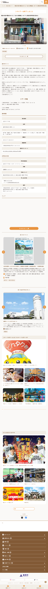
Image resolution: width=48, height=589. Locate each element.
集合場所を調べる (23, 228)
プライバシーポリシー (37, 582)
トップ (3, 6)
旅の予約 (7, 559)
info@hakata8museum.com (13, 182)
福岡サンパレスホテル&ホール (10, 321)
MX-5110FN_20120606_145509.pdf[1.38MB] (12, 151)
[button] (2, 31)
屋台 (6, 549)
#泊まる (5, 331)
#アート (5, 280)
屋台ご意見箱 (26, 582)
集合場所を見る (23, 56)
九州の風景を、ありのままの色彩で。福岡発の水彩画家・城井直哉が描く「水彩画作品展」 (23, 266)
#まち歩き (4, 51)
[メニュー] (46, 2)
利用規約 (31, 582)
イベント (6, 545)
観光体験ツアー (9, 6)
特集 (6, 541)
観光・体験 (6, 552)
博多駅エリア (8, 329)
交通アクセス (8, 563)
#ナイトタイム (12, 280)
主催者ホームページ (7, 169)
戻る (24, 508)
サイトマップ (16, 582)
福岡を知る (7, 538)
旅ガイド (7, 556)
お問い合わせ (21, 582)
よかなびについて (10, 582)
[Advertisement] (24, 419)
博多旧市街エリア (22, 48)
